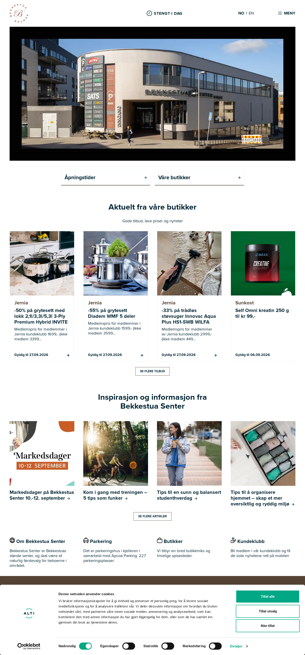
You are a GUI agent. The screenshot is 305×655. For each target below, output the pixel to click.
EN (251, 13)
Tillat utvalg (268, 611)
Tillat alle (268, 596)
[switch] (128, 646)
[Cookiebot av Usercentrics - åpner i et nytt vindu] (28, 646)
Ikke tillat (268, 626)
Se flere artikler (152, 516)
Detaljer (236, 646)
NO (241, 13)
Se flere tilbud (152, 371)
